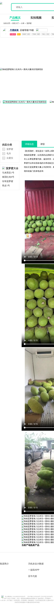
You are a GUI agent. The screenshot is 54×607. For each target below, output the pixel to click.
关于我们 (10, 600)
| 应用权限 (23, 600)
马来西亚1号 (8, 172)
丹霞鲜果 (14, 30)
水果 (23, 23)
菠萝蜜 (29, 23)
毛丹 (9, 153)
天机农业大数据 (36, 564)
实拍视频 (36, 17)
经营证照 (17, 600)
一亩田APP (33, 570)
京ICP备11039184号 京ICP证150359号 (40, 596)
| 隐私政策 (30, 600)
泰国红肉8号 (8, 177)
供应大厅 (15, 23)
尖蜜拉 (10, 157)
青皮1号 (6, 185)
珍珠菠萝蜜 (7, 181)
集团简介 (4, 564)
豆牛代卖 (32, 576)
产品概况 (14, 17)
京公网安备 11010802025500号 (15, 596)
